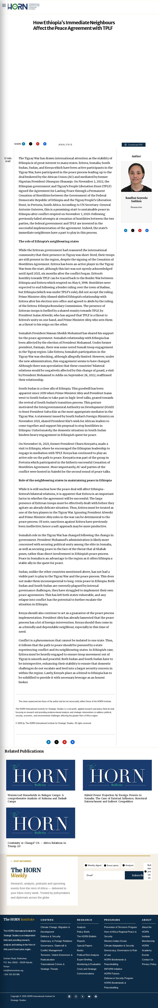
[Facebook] (96, 996)
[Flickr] (44, 143)
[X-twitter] (30, 143)
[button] (134, 145)
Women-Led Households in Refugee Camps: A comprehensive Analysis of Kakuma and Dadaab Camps (37, 798)
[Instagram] (76, 996)
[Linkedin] (23, 143)
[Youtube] (37, 143)
